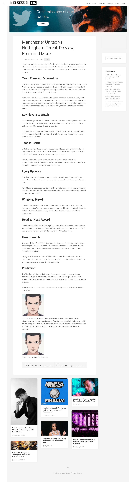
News (117, 3)
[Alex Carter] (33, 316)
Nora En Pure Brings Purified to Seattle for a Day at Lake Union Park (114, 84)
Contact (123, 3)
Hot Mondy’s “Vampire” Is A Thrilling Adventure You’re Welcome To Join (21, 455)
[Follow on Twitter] (68, 19)
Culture (94, 3)
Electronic (102, 3)
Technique (110, 3)
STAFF (41, 59)
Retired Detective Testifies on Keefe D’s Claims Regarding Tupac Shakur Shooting (114, 104)
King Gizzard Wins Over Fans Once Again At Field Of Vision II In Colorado (113, 91)
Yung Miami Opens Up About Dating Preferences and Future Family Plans (54, 441)
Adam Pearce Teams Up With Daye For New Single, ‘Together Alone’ (84, 400)
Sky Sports (43, 246)
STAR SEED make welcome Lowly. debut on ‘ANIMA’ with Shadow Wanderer (84, 441)
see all (45, 357)
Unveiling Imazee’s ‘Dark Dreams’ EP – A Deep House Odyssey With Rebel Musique (23, 430)
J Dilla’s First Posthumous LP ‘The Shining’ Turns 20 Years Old (113, 77)
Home (88, 3)
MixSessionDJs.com (64, 473)
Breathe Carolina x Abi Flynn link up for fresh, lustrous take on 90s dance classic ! (54, 410)
